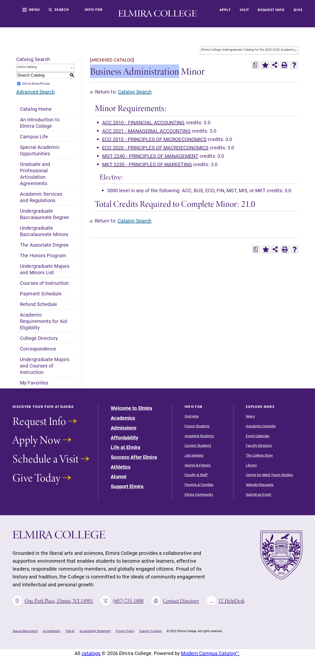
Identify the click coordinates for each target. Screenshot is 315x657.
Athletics (120, 467)
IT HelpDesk (231, 600)
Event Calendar (257, 436)
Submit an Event (258, 494)
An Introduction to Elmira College (40, 122)
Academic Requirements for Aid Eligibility (43, 321)
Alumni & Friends (198, 465)
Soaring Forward (150, 631)
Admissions (123, 428)
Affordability (124, 437)
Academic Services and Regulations (41, 197)
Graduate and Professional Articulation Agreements (35, 173)
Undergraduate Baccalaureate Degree (44, 214)
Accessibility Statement (95, 631)
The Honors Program (43, 255)
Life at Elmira (125, 447)
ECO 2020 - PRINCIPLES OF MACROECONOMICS (155, 147)
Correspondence (38, 348)
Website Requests (259, 484)
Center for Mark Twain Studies (269, 475)
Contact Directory (181, 600)
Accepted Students (199, 436)
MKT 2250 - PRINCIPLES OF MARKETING (147, 164)
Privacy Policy (125, 631)
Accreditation (52, 631)
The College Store (259, 455)
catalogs (90, 653)
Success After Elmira (134, 457)
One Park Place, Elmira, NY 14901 (59, 600)
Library (251, 465)
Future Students (197, 426)
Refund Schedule (38, 304)
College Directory (39, 338)
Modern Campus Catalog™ (210, 653)
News (250, 416)
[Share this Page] (274, 65)
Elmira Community (199, 494)
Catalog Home (36, 109)
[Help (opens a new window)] (294, 65)
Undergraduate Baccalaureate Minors (44, 230)
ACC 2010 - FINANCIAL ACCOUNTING (143, 122)
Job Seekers (194, 455)
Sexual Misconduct (25, 631)
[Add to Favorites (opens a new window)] (265, 65)
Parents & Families (199, 484)
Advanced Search (35, 91)
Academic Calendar (261, 426)
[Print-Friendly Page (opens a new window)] (284, 65)
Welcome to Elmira (131, 408)
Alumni (118, 476)
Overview (192, 416)
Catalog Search (135, 91)
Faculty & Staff (196, 475)
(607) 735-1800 (128, 600)
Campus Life (34, 136)
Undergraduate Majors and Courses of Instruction (44, 365)
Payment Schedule (40, 293)
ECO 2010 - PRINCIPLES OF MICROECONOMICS (154, 139)
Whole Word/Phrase (36, 83)
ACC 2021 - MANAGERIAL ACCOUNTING (146, 131)
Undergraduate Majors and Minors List (44, 269)
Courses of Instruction (44, 283)
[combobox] (249, 50)
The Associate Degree (44, 244)
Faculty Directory (259, 445)
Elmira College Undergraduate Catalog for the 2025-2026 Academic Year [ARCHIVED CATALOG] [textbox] (249, 49)
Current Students (198, 445)
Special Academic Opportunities (39, 150)
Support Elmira (127, 486)
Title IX (70, 631)
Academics (123, 418)
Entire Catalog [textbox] (27, 66)
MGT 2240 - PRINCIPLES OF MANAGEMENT (150, 156)
